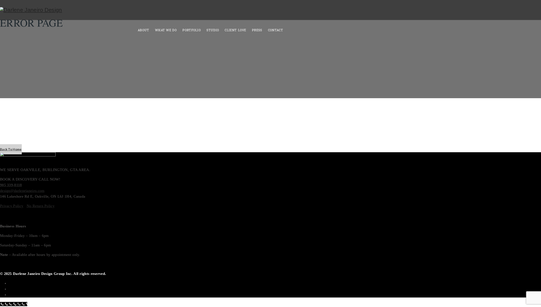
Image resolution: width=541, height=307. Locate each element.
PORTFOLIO (191, 30)
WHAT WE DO (166, 30)
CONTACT (275, 30)
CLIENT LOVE (235, 30)
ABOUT (143, 30)
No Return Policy (41, 206)
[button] (11, 149)
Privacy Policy (11, 206)
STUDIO (212, 30)
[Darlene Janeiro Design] (31, 10)
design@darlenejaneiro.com (22, 191)
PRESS (257, 30)
